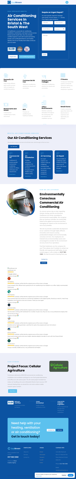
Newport (42, 457)
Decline (64, 475)
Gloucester (42, 454)
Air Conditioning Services (27, 56)
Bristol (41, 452)
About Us (26, 452)
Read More (12, 174)
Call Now (43, 262)
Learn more (39, 476)
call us (59, 17)
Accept (70, 475)
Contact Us (44, 259)
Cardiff (41, 460)
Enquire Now (13, 56)
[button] (66, 2)
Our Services (13, 146)
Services (26, 454)
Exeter (41, 462)
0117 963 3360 (13, 457)
